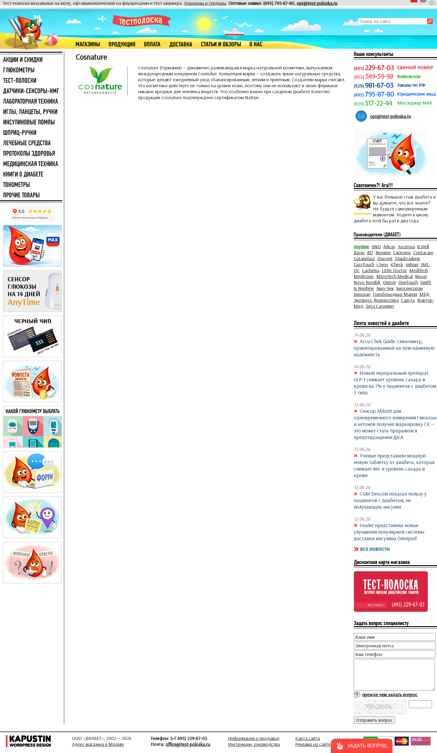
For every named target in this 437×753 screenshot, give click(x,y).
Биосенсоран (409, 288)
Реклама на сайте (313, 744)
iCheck (397, 264)
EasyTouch (364, 264)
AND (376, 246)
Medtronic (364, 276)
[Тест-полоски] (31, 81)
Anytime (361, 246)
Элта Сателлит (380, 306)
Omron (389, 282)
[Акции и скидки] (31, 60)
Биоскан (362, 294)
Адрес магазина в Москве (98, 744)
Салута (408, 300)
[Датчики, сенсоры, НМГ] (31, 91)
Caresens (402, 252)
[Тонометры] (31, 185)
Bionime (383, 252)
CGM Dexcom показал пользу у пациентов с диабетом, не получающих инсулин (390, 500)
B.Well (423, 246)
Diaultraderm (407, 258)
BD (370, 252)
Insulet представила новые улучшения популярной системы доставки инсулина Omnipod (389, 531)
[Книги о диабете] (31, 175)
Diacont (385, 258)
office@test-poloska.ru (188, 744)
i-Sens (382, 264)
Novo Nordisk (367, 282)
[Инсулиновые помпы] (31, 123)
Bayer (359, 252)
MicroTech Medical (394, 276)
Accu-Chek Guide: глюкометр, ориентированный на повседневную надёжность (394, 347)
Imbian (411, 264)
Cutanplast (364, 258)
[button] (361, 746)
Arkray (389, 246)
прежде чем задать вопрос (389, 694)
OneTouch (408, 282)
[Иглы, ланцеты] (31, 112)
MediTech (418, 270)
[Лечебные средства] (31, 143)
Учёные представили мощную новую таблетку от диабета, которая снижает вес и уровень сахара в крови (394, 465)
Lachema (370, 270)
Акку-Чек (385, 288)
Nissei (421, 276)
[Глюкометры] (31, 71)
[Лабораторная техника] (31, 102)
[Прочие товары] (31, 196)
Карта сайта (307, 738)
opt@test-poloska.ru (317, 3)
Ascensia (406, 246)
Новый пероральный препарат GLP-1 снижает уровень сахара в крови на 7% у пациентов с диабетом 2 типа (395, 382)
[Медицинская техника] (31, 164)
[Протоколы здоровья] (31, 154)
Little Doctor (394, 270)
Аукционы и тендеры (205, 3)
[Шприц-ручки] (31, 133)
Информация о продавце (253, 738)
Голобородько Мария (395, 294)
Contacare (423, 252)
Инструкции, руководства (254, 744)
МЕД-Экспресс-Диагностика (392, 297)
